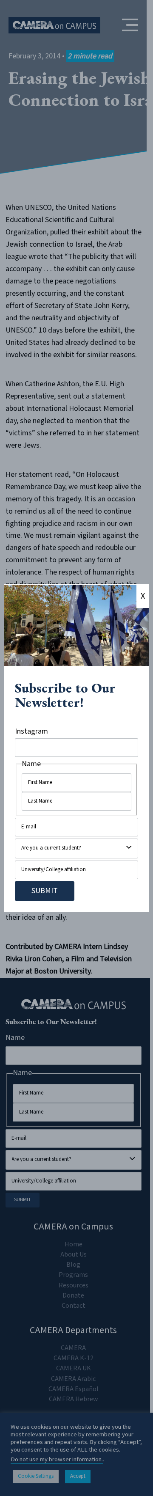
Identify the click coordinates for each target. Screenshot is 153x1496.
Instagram (31, 731)
